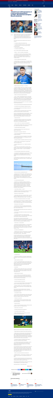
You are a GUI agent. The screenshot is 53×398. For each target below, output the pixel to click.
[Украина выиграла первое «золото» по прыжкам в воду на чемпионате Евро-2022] (14, 381)
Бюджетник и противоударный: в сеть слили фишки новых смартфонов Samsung (40, 11)
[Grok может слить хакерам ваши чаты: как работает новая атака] (35, 21)
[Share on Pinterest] (14, 17)
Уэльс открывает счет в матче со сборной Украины (22, 385)
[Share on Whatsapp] (15, 17)
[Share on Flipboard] (13, 17)
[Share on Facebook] (11, 17)
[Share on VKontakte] (20, 17)
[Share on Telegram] (21, 17)
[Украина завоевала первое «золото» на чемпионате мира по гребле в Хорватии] (38, 381)
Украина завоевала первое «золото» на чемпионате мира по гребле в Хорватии (38, 385)
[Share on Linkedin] (16, 17)
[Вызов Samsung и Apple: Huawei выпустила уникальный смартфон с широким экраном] (35, 25)
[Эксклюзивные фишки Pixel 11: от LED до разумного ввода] (35, 33)
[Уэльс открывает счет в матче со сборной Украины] (22, 381)
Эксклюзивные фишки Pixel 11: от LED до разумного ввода (40, 32)
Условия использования (25, 0)
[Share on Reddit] (19, 17)
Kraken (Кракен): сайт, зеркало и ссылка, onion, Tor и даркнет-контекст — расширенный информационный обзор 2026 (38, 37)
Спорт (11, 10)
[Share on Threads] (22, 17)
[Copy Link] (23, 17)
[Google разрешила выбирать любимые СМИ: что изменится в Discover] (35, 29)
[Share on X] (12, 17)
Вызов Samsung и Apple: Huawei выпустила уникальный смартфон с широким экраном (40, 25)
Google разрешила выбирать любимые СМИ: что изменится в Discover (40, 28)
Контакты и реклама (15, 1)
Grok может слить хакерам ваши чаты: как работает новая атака (40, 20)
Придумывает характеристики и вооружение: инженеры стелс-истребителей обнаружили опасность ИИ (40, 16)
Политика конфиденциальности (19, 0)
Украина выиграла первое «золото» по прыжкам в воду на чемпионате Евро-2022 (14, 385)
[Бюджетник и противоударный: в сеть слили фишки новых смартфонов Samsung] (35, 12)
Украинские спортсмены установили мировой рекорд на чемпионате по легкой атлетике (30, 385)
